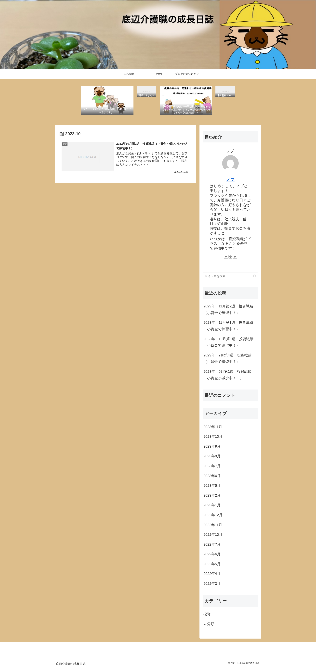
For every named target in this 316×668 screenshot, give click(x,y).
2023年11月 (212, 427)
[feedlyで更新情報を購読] (230, 257)
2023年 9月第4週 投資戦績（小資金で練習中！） (227, 358)
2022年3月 (212, 583)
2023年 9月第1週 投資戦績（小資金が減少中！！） (227, 374)
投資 (207, 614)
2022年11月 (212, 525)
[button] (255, 276)
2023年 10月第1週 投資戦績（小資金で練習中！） (228, 342)
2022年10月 (213, 534)
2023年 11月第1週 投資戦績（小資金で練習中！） (228, 325)
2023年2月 (212, 495)
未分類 (208, 624)
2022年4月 (212, 574)
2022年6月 (212, 554)
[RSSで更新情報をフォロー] (235, 257)
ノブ (230, 179)
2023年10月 (213, 436)
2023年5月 (212, 485)
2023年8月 (212, 456)
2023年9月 (212, 446)
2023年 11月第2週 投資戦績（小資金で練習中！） (228, 309)
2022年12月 (213, 515)
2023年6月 (212, 476)
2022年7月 (212, 544)
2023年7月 (212, 466)
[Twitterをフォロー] (226, 257)
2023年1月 (212, 505)
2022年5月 (212, 564)
